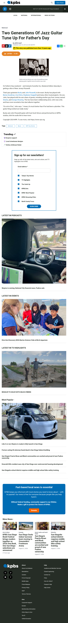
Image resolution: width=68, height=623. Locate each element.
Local (15, 15)
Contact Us (47, 574)
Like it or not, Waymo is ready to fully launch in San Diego (22, 444)
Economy (21, 532)
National (24, 15)
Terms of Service (26, 594)
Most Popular (7, 400)
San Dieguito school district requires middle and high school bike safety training (30, 470)
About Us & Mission (27, 568)
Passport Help (48, 584)
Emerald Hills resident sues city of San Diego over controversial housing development (32, 464)
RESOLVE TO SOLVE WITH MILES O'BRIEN (16, 392)
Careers (24, 574)
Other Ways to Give (27, 612)
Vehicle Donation (26, 618)
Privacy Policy (25, 587)
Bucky (20, 93)
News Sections (50, 15)
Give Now (60, 3)
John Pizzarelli (30, 93)
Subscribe (34, 206)
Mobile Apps (25, 581)
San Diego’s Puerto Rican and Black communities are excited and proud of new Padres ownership (32, 457)
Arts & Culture (6, 532)
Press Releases (26, 584)
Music (19, 126)
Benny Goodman (9, 95)
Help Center (47, 587)
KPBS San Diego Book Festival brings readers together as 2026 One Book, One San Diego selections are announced (10, 542)
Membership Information (28, 609)
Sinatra (5, 100)
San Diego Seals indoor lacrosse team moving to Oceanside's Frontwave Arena (26, 540)
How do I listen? (48, 581)
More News (7, 519)
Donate (34, 510)
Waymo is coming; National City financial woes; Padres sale (23, 288)
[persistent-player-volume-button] (10, 9)
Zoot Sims (19, 95)
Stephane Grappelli (30, 95)
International (36, 15)
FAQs (45, 578)
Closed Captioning (49, 571)
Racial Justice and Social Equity (41, 533)
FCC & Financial (26, 578)
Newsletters (25, 571)
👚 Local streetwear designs (13, 141)
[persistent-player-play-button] (5, 9)
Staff (23, 591)
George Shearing (18, 100)
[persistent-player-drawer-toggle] (65, 8)
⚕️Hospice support (10, 138)
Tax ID (23, 615)
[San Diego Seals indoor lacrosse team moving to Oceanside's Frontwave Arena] (26, 526)
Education (53, 532)
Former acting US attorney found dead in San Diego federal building (26, 450)
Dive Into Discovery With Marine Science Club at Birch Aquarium (25, 340)
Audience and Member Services (52, 568)
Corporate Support (27, 602)
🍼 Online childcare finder (12, 145)
